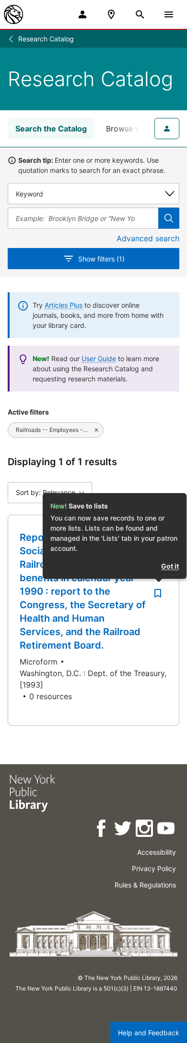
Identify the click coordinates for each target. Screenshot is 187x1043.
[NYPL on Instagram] (145, 830)
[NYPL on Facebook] (102, 830)
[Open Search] (140, 14)
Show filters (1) (101, 259)
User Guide (99, 358)
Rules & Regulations (145, 885)
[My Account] (82, 14)
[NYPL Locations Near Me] (111, 14)
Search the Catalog (51, 128)
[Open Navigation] (168, 14)
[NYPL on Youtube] (166, 830)
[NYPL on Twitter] (123, 830)
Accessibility (156, 852)
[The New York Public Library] (13, 14)
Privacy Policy (154, 868)
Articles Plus (63, 305)
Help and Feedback (148, 1033)
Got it (170, 566)
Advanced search (148, 238)
